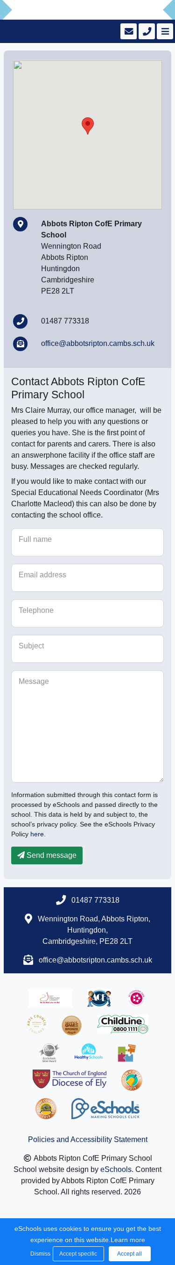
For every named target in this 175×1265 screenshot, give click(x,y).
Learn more (128, 1239)
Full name (35, 539)
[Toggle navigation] (164, 31)
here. (38, 834)
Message (34, 681)
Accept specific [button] (78, 1254)
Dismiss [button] (39, 1254)
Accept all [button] (129, 1254)
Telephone (36, 610)
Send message (51, 855)
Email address (42, 575)
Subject (31, 646)
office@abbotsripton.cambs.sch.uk (97, 343)
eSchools (116, 1169)
